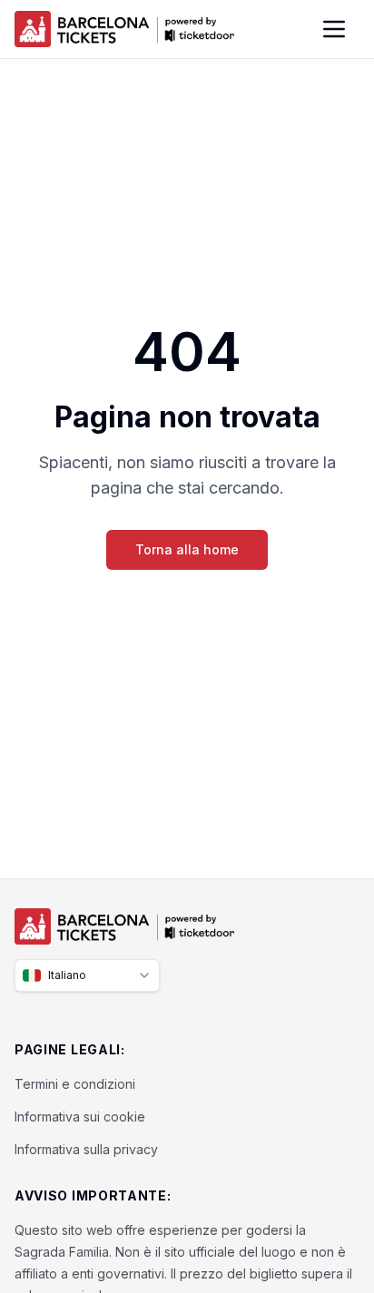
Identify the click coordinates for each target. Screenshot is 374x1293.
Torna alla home (187, 549)
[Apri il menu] (334, 29)
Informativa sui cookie (80, 1116)
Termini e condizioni (75, 1084)
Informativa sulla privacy (86, 1149)
